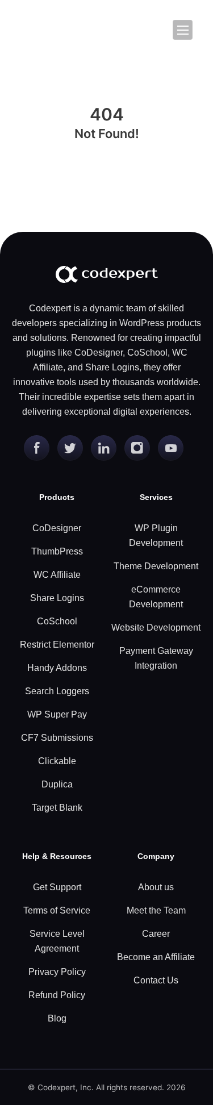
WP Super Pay (57, 714)
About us (156, 887)
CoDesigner (56, 528)
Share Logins (57, 598)
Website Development (156, 627)
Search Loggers (57, 691)
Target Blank (57, 807)
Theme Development (156, 566)
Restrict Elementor (57, 644)
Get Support (57, 887)
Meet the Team (156, 910)
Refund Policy (56, 995)
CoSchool (57, 621)
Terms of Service (56, 910)
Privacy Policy (57, 972)
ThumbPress (57, 551)
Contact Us (155, 980)
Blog (57, 1018)
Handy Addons (57, 668)
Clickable (57, 761)
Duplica (57, 784)
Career (156, 934)
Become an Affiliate (156, 957)
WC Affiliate (57, 574)
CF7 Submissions (57, 738)
